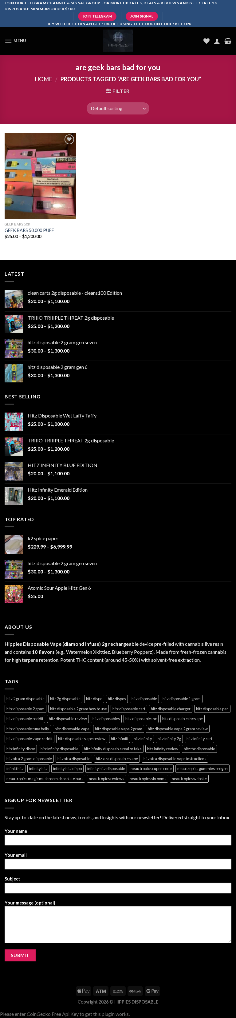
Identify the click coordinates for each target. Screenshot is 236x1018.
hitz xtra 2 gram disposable (29, 758)
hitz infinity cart (199, 738)
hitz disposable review (68, 718)
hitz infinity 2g (169, 738)
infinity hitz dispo (67, 768)
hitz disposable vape (72, 728)
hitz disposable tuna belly (27, 728)
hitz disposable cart (128, 708)
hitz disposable (144, 698)
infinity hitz (38, 768)
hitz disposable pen (212, 708)
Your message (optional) (30, 902)
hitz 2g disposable (65, 698)
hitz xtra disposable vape (117, 758)
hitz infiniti (119, 738)
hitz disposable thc (141, 718)
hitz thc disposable (199, 748)
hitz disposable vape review (81, 738)
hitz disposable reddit (24, 718)
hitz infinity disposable (59, 748)
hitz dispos (117, 698)
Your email (16, 855)
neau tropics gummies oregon (202, 768)
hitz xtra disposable (73, 758)
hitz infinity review (162, 748)
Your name (16, 831)
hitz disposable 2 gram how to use (78, 708)
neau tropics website (189, 778)
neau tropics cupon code (151, 768)
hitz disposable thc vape (182, 718)
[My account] (217, 41)
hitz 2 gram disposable (25, 698)
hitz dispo (94, 698)
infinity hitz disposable (106, 768)
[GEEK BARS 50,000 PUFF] (40, 176)
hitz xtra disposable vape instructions (175, 758)
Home (43, 79)
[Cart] (227, 41)
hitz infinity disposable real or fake (113, 748)
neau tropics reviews (106, 778)
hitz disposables (106, 718)
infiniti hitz (15, 768)
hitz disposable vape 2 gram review (178, 728)
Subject (12, 878)
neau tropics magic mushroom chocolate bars (44, 778)
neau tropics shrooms (148, 778)
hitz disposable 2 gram (25, 708)
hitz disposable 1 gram (182, 698)
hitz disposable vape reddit (29, 738)
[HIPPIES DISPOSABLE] (118, 41)
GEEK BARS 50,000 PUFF (29, 230)
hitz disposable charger (171, 708)
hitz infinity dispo (20, 748)
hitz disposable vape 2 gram (118, 728)
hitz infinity (143, 738)
